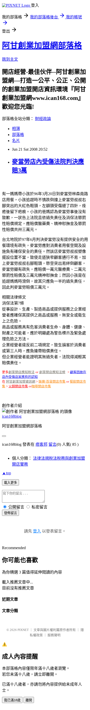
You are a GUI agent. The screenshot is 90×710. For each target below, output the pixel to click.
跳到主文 (10, 59)
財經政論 (43, 119)
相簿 (16, 129)
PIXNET (23, 630)
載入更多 (10, 483)
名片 (16, 140)
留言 (52, 444)
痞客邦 (42, 444)
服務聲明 (54, 635)
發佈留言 (10, 513)
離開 (29, 700)
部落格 (18, 135)
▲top (6, 473)
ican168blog (12, 416)
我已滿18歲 (12, 700)
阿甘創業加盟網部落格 (42, 45)
